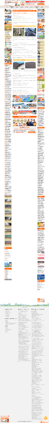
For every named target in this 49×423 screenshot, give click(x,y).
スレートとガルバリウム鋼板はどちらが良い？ (41, 109)
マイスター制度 (7, 316)
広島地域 (6, 270)
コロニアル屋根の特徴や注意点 (40, 148)
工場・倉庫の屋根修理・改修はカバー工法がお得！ (41, 234)
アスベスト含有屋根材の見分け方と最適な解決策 (8, 141)
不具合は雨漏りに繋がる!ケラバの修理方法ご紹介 (8, 81)
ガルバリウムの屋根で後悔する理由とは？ (8, 164)
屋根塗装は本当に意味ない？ (7, 70)
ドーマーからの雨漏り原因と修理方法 (8, 181)
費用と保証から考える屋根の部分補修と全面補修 (24, 341)
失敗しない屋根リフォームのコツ (40, 131)
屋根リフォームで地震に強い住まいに (23, 325)
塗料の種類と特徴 (40, 255)
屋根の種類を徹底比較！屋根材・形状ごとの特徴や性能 (38, 335)
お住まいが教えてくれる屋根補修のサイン (41, 138)
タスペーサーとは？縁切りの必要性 (7, 86)
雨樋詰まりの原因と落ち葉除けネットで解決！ (41, 239)
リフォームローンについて (21, 339)
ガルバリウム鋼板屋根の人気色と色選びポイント (37, 332)
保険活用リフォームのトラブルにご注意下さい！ (37, 400)
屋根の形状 (33, 358)
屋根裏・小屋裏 (33, 363)
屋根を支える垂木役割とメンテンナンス (8, 173)
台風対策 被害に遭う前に (21, 324)
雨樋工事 (41, 50)
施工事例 (6, 320)
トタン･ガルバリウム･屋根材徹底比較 (8, 162)
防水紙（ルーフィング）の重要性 (35, 390)
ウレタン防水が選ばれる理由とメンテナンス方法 (8, 88)
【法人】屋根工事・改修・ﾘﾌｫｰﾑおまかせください (41, 247)
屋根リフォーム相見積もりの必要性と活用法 (23, 337)
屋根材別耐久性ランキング (7, 150)
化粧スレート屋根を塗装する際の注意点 (40, 155)
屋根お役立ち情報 (40, 168)
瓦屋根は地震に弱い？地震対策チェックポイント (41, 178)
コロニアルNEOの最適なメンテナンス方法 (41, 160)
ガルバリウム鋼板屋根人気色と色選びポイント (41, 118)
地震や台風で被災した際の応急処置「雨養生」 (8, 114)
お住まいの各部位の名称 (34, 356)
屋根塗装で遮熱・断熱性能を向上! (41, 187)
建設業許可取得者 (7, 253)
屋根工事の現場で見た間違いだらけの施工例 (40, 182)
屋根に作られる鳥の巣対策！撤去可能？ (41, 240)
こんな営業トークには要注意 (40, 208)
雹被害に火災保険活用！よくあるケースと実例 (41, 192)
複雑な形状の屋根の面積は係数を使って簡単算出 (37, 362)
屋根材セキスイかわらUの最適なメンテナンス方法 (41, 158)
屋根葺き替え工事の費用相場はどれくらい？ (41, 134)
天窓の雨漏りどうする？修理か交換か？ (8, 183)
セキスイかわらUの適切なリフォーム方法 (36, 318)
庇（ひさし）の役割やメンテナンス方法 (8, 179)
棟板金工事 (41, 59)
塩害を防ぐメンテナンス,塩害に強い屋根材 (8, 152)
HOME (13, 9)
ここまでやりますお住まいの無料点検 (37, 7)
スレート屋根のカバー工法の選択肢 (41, 145)
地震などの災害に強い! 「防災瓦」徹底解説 (41, 180)
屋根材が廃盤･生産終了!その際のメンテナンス (8, 156)
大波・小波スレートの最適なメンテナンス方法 (8, 107)
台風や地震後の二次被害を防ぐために (41, 175)
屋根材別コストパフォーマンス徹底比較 (8, 148)
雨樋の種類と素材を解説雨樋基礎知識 (8, 188)
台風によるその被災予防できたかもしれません (41, 170)
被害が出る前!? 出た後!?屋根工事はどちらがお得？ (41, 207)
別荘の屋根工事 (40, 245)
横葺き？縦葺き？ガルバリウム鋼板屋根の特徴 (41, 121)
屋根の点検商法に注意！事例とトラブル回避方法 (41, 212)
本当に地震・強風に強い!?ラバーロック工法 (36, 406)
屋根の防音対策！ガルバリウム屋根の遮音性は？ (41, 125)
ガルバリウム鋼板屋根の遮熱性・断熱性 (41, 116)
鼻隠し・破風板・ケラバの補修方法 (8, 79)
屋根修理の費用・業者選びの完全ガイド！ (8, 68)
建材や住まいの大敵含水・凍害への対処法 (8, 131)
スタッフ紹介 (7, 251)
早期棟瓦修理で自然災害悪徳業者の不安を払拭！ (8, 105)
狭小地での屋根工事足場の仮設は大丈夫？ (40, 162)
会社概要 (6, 327)
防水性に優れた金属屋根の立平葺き (35, 398)
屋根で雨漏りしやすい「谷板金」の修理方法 (8, 136)
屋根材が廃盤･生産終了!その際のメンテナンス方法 (37, 353)
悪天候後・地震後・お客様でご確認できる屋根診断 (37, 314)
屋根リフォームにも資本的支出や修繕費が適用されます (24, 340)
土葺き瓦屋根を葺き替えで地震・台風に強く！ (8, 103)
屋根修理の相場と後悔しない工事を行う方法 (40, 133)
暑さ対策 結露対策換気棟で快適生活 (7, 129)
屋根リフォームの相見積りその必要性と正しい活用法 (41, 200)
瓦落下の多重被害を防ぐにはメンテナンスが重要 (41, 171)
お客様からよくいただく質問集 (35, 317)
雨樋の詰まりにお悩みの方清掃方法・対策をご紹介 (41, 237)
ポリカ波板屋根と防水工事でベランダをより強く (41, 235)
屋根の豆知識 (7, 147)
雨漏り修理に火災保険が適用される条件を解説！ (41, 190)
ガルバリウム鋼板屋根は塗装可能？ (41, 115)
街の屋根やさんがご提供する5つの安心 (12, 7)
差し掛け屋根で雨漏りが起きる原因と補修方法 (37, 408)
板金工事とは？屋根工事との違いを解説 (8, 74)
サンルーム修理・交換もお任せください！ (41, 232)
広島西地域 (6, 274)
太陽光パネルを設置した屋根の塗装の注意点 (41, 153)
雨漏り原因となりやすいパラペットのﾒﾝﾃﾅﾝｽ (8, 92)
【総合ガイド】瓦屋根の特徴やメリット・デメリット (37, 334)
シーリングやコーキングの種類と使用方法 (8, 110)
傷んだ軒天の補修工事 (34, 383)
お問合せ (6, 258)
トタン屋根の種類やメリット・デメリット (40, 150)
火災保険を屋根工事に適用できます (22, 326)
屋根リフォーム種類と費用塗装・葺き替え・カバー (41, 143)
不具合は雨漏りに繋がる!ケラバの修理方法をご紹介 (37, 351)
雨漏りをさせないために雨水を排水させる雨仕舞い (37, 409)
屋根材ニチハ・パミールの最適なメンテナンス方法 (41, 157)
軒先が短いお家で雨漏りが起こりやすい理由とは (8, 139)
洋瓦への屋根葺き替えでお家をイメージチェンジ (8, 158)
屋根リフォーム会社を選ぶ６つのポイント (41, 167)
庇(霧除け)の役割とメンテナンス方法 (7, 108)
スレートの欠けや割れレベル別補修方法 (40, 146)
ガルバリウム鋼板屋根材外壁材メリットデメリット (41, 123)
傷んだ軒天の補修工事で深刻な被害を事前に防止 (8, 84)
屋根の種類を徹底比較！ (39, 141)
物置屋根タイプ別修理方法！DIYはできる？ (40, 230)
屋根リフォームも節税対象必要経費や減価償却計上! (41, 249)
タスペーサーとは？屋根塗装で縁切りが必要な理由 (37, 350)
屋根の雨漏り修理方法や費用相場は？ (8, 175)
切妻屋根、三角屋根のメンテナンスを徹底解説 (8, 124)
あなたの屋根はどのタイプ (34, 312)
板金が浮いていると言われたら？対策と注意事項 (41, 213)
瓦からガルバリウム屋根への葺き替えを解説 (41, 113)
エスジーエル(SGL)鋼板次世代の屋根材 (8, 166)
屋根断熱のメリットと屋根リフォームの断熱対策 (8, 186)
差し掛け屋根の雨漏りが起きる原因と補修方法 (8, 126)
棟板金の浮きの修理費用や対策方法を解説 (8, 76)
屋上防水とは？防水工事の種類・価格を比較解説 (8, 96)
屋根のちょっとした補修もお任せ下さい (23, 316)
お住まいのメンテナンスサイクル (35, 386)
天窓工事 (41, 65)
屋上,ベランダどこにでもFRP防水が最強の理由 (8, 94)
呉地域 (6, 275)
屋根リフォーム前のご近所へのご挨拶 (40, 201)
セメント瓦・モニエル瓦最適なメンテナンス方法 (8, 101)
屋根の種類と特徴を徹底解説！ (7, 65)
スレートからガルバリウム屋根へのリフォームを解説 (41, 111)
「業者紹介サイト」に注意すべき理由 (40, 220)
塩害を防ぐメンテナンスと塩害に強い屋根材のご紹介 (37, 402)
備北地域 (6, 276)
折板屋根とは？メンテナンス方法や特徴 (41, 151)
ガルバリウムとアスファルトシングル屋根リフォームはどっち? (8, 160)
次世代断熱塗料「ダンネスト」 (40, 185)
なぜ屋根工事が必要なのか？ (41, 129)
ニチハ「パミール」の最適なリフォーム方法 (36, 319)
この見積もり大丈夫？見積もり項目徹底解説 (40, 205)
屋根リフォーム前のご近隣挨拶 (22, 317)
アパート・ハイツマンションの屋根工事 (40, 244)
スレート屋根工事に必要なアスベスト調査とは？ (8, 190)
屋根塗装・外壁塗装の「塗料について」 (36, 315)
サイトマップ (7, 260)
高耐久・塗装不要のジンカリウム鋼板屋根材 (8, 170)
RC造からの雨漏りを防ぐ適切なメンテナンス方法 (8, 177)
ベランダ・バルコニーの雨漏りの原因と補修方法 (8, 97)
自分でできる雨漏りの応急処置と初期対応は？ (41, 189)
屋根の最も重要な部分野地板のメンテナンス (8, 145)
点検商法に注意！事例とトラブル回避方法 (23, 318)
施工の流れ (39, 163)
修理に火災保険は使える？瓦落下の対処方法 (41, 173)
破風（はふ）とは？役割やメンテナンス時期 (8, 194)
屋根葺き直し (42, 56)
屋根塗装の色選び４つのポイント (40, 184)
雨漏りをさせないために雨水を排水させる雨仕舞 (8, 134)
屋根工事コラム (16, 9)
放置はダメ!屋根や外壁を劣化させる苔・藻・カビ (8, 154)
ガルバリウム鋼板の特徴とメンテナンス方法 (8, 168)
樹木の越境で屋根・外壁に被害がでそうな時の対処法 (41, 217)
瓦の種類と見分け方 (34, 388)
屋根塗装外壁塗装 (41, 62)
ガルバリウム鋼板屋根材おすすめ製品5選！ (41, 120)
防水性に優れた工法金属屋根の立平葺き (7, 112)
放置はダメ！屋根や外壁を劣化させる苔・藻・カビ (37, 403)
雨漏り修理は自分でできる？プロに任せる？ (8, 72)
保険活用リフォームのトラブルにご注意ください (41, 218)
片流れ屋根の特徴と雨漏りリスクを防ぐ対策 (8, 122)
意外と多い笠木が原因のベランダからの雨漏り (8, 83)
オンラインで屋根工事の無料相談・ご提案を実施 (41, 198)
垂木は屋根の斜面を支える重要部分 (22, 343)
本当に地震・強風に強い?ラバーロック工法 (8, 116)
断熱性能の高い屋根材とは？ (7, 184)
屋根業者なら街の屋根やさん (9, 329)
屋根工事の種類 (41, 39)
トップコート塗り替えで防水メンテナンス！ (8, 192)
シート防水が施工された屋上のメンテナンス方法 (8, 90)
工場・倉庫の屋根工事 (40, 242)
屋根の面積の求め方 (34, 361)
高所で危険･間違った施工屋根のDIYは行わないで (8, 172)
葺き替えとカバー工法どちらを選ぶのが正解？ (41, 139)
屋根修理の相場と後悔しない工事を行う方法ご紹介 (24, 335)
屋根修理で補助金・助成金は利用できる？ (40, 194)
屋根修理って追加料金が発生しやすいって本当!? (41, 215)
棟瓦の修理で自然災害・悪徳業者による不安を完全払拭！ (38, 355)
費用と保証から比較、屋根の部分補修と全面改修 (41, 136)
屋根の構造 (6, 77)
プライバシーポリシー (8, 330)
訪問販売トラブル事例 (40, 210)
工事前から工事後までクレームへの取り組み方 (41, 203)
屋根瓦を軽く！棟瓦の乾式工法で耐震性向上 (40, 177)
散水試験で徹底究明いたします (22, 323)
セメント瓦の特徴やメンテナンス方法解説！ (8, 99)
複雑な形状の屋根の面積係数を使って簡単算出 (8, 119)
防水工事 (41, 53)
